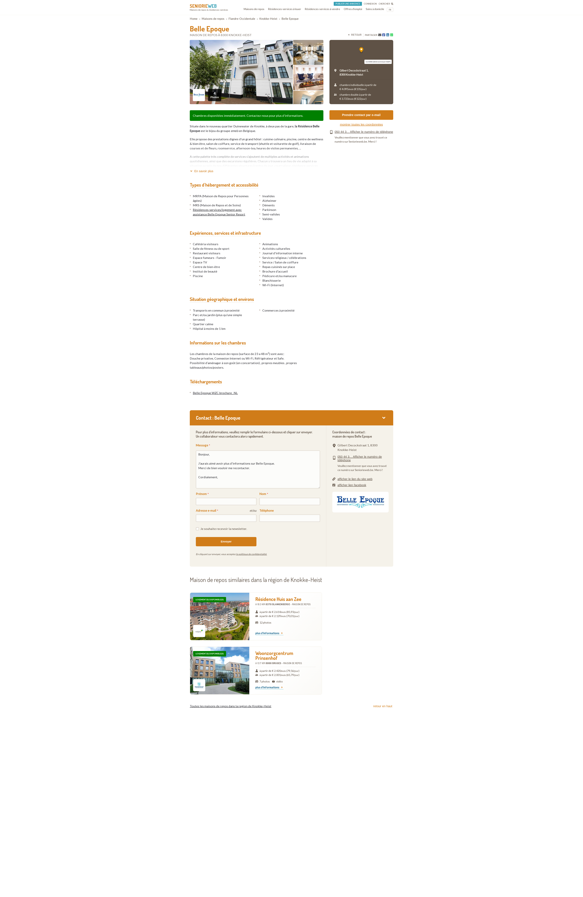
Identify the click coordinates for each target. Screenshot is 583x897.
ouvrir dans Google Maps (378, 62)
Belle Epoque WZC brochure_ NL (215, 393)
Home (194, 18)
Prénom (201, 494)
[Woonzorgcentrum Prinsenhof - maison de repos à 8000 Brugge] (219, 670)
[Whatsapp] (391, 35)
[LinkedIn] (387, 35)
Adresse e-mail (206, 510)
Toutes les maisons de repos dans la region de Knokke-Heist (230, 706)
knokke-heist (268, 18)
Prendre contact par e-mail (361, 115)
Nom (262, 494)
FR (390, 10)
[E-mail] (379, 34)
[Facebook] (383, 35)
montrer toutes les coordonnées (361, 124)
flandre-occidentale (241, 18)
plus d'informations (267, 633)
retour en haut (382, 706)
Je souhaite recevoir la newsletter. (223, 528)
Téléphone (266, 510)
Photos (214, 95)
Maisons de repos (213, 18)
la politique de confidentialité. (251, 554)
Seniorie (203, 6)
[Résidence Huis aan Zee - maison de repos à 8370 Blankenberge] (219, 616)
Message (202, 445)
